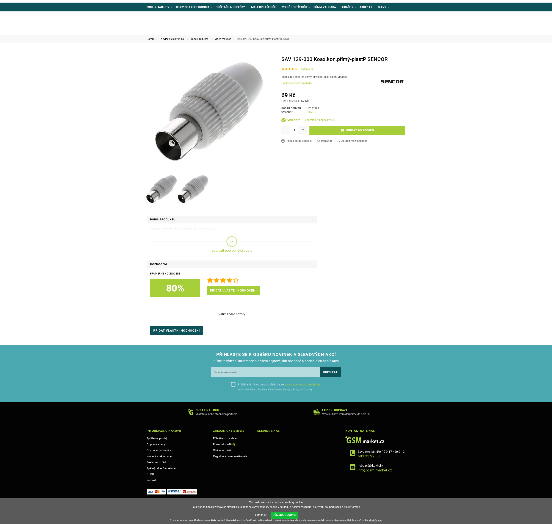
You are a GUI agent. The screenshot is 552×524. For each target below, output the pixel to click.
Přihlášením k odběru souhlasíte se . (279, 384)
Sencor (312, 112)
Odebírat (330, 372)
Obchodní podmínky (159, 450)
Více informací (375, 520)
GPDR (150, 474)
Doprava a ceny (156, 444)
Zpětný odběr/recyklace (161, 468)
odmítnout (261, 514)
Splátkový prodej (157, 438)
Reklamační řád (156, 462)
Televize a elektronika (171, 39)
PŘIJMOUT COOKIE (284, 514)
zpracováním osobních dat (302, 384)
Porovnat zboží (224, 444)
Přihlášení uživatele (225, 438)
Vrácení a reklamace (159, 456)
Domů (150, 39)
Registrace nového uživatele (230, 456)
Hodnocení (306, 69)
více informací (352, 506)
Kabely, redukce (199, 39)
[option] (161, 189)
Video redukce (223, 39)
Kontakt (151, 480)
